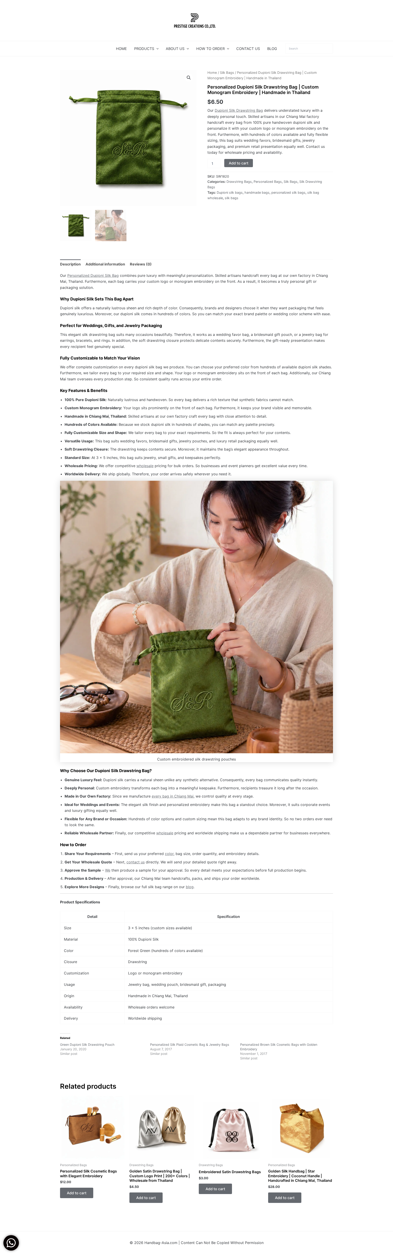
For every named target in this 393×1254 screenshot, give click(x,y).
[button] (156, 48)
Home (212, 73)
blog (190, 887)
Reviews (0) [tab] (141, 264)
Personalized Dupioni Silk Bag (93, 275)
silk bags (231, 198)
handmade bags (257, 192)
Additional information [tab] (105, 264)
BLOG (272, 48)
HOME (121, 48)
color (169, 853)
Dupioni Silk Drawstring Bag (239, 110)
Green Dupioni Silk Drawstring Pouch (87, 1044)
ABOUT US (175, 48)
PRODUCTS (144, 48)
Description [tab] (70, 264)
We (107, 870)
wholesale (145, 465)
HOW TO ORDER (210, 48)
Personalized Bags (268, 181)
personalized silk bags (288, 192)
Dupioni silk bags (230, 192)
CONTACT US (248, 48)
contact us (135, 862)
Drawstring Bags (239, 181)
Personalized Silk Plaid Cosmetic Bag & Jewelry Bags (189, 1044)
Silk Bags (227, 73)
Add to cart (238, 163)
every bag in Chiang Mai (173, 796)
